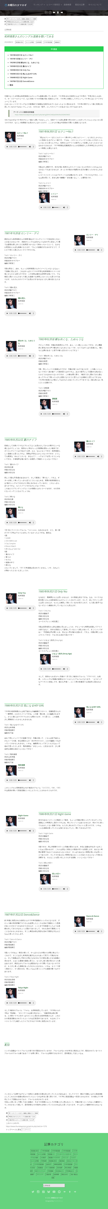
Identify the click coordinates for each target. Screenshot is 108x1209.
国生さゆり (65, 1174)
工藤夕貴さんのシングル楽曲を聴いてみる (19, 24)
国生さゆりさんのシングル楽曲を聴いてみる (21, 22)
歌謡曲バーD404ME (54, 1157)
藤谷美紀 (62, 1161)
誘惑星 (54, 398)
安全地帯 (59, 1168)
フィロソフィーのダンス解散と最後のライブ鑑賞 (22, 19)
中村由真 (44, 1161)
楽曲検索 (67, 4)
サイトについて (95, 4)
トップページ (26, 1130)
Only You (22, 593)
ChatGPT (73, 1157)
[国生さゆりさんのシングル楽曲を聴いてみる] (54, 13)
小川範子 (43, 1157)
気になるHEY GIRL (93, 707)
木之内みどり (60, 1171)
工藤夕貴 (48, 1174)
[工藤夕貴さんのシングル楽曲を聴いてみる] (61, 13)
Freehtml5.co (58, 1201)
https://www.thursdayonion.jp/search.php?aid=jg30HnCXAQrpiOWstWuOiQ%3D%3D (42, 115)
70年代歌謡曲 (45, 1151)
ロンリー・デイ (92, 235)
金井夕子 (48, 1164)
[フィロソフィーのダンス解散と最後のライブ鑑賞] (57, 13)
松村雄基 (39, 42)
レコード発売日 (53, 4)
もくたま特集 (30, 42)
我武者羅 (21, 765)
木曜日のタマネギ (17, 5)
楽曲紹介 (57, 42)
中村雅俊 (50, 1171)
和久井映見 (68, 1168)
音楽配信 (40, 1168)
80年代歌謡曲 (48, 42)
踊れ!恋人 (21, 298)
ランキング (38, 4)
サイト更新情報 (50, 1168)
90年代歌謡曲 (66, 1151)
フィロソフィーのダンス (64, 1154)
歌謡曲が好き (19, 42)
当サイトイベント (40, 1171)
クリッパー (40, 1174)
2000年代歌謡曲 (39, 1164)
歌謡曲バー (51, 1154)
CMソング (65, 1157)
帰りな (20, 507)
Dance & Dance (92, 916)
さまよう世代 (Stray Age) (62, 654)
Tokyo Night (23, 988)
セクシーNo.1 (22, 133)
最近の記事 (80, 4)
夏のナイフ (90, 441)
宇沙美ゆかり (70, 1171)
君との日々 (56, 873)
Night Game (23, 815)
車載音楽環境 (58, 1164)
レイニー (54, 194)
